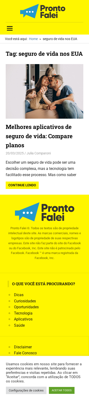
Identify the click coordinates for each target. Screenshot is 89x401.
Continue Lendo (22, 185)
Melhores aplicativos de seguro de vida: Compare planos (39, 136)
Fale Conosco (25, 353)
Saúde (19, 325)
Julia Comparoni (39, 153)
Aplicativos (23, 319)
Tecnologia (23, 313)
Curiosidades (25, 301)
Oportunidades (26, 307)
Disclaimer (23, 347)
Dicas (18, 295)
